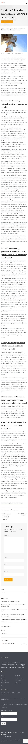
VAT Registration (18, 677)
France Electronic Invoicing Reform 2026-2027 (10, 601)
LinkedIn (16, 732)
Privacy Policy (8, 736)
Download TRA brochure (9, 643)
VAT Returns (17, 675)
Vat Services (3, 678)
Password (3, 716)
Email (5, 564)
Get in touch (6, 22)
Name (5, 557)
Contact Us (3, 685)
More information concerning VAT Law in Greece (12, 503)
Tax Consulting (5, 509)
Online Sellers (17, 684)
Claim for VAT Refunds (19, 678)
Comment (6, 535)
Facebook (4, 732)
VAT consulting (18, 680)
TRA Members (3, 680)
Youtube (22, 732)
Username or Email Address (6, 710)
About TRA (3, 677)
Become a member (5, 682)
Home (2, 28)
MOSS (16, 682)
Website (6, 571)
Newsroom (8, 28)
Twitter (10, 732)
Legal (2, 736)
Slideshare (4, 734)
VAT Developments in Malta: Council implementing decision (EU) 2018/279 (7, 516)
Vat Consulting (15, 509)
